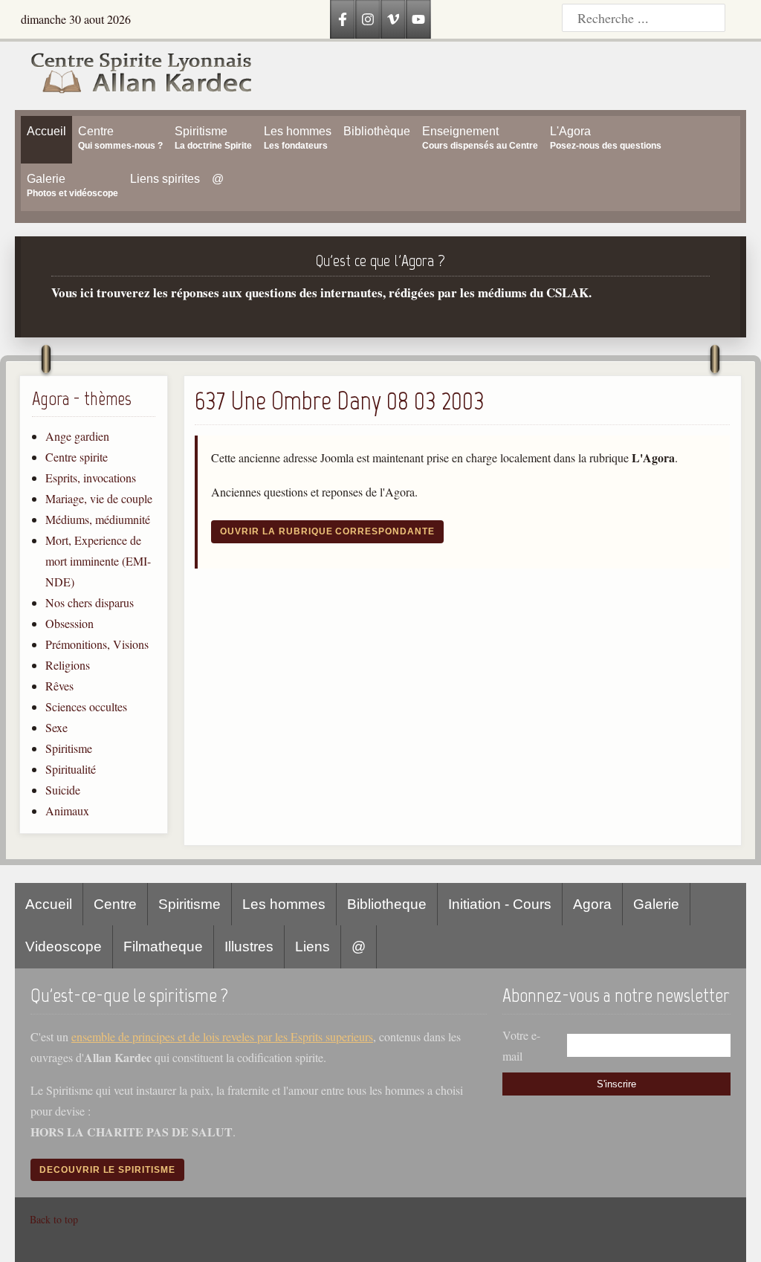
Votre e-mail (521, 1045)
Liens (312, 946)
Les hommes (284, 904)
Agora (592, 904)
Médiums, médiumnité (97, 519)
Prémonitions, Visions (97, 644)
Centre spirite (76, 457)
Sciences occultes (86, 706)
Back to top (54, 1219)
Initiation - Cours (499, 904)
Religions (67, 665)
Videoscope (63, 946)
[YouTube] (418, 19)
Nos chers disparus (89, 602)
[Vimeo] (393, 19)
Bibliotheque (387, 904)
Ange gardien (77, 436)
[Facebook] (342, 19)
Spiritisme (68, 748)
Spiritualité (70, 769)
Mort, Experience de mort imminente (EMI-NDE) (98, 560)
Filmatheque (163, 946)
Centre (115, 904)
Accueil (48, 904)
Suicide (62, 789)
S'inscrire (616, 1084)
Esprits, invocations (90, 477)
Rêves (59, 685)
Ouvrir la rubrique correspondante (327, 531)
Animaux (67, 810)
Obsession (69, 623)
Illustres (248, 946)
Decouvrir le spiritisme (107, 1170)
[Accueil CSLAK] (134, 76)
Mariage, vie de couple (98, 498)
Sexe (56, 727)
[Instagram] (367, 19)
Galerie (656, 904)
